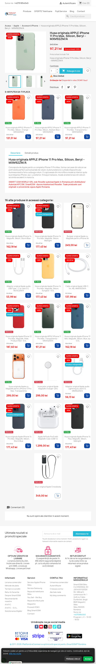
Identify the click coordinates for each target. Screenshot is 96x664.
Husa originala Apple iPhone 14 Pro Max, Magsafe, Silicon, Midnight (48, 238)
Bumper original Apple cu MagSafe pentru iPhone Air (77, 237)
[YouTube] (41, 627)
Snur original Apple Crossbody (48, 487)
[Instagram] (50, 627)
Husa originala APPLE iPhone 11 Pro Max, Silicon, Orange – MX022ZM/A (19, 129)
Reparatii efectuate (35, 600)
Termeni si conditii (12, 589)
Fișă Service (61, 11)
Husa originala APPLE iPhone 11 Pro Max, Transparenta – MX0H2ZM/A (77, 129)
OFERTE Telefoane (43, 11)
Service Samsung (34, 588)
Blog (72, 11)
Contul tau (56, 578)
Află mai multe (15, 653)
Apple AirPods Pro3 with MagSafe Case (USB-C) (48, 438)
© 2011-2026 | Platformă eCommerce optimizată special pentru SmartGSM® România (48, 644)
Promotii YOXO (33, 607)
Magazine (31, 604)
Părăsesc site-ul (73, 659)
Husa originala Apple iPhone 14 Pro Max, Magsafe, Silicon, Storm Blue (19, 439)
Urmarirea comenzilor (59, 582)
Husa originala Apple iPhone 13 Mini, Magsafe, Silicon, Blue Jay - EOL (77, 338)
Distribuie (62, 87)
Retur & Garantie (12, 592)
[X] (46, 627)
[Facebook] (36, 627)
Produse (27, 11)
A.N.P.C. (8, 604)
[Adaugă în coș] (28, 136)
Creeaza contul (56, 589)
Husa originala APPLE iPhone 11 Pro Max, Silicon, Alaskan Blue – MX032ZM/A (48, 129)
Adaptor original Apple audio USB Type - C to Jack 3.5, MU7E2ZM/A (19, 288)
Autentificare (55, 585)
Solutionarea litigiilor (13, 611)
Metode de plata (12, 585)
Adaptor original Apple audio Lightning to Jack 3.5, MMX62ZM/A (77, 388)
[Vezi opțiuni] (87, 245)
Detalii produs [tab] (31, 153)
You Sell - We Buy (34, 597)
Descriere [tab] (15, 153)
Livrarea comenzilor (13, 582)
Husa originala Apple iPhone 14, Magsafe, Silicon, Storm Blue (18, 237)
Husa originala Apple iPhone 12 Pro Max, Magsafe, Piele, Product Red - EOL (19, 338)
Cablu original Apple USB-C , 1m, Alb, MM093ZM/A (77, 287)
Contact (81, 11)
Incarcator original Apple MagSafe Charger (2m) (48, 387)
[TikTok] (54, 627)
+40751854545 (21, 3)
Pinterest (74, 87)
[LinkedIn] (59, 627)
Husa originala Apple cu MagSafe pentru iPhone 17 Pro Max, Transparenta (18, 388)
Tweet (68, 87)
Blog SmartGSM (34, 610)
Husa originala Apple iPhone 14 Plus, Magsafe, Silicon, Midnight (77, 439)
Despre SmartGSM (13, 595)
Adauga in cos (71, 70)
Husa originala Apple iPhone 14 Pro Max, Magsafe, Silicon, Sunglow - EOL (48, 288)
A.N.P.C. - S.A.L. (11, 608)
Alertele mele (55, 592)
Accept (88, 659)
